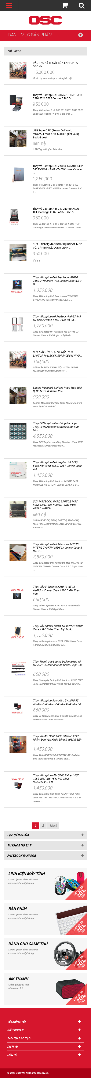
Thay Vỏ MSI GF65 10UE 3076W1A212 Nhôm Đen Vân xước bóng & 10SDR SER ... (57, 740)
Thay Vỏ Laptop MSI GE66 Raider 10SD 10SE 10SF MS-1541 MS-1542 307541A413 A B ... (56, 779)
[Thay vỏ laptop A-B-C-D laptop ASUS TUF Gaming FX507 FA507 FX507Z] (18, 216)
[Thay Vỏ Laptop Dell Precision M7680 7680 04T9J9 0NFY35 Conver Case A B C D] (18, 285)
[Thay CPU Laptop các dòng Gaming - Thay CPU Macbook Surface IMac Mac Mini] (18, 431)
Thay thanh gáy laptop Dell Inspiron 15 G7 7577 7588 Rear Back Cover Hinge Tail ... (57, 665)
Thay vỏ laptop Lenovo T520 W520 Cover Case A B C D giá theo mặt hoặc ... (58, 627)
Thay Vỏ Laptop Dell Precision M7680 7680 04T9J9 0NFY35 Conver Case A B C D (57, 281)
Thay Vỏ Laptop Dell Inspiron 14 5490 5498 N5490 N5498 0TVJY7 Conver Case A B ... (57, 466)
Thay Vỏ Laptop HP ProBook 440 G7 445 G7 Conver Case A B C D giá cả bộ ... (57, 318)
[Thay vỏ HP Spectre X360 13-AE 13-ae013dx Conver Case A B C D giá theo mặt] (18, 594)
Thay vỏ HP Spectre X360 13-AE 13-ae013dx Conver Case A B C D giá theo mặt (56, 590)
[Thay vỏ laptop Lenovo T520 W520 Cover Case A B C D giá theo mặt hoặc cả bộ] (18, 633)
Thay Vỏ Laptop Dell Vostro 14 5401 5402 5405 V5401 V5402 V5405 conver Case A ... (58, 169)
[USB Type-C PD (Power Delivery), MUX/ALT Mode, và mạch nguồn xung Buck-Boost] (18, 138)
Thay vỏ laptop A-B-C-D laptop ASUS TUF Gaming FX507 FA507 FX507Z (56, 210)
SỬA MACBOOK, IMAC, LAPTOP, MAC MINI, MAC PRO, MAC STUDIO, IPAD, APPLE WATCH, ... (55, 505)
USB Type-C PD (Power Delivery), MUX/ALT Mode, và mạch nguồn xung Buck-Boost (56, 134)
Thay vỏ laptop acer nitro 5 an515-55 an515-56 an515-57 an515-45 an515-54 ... (58, 702)
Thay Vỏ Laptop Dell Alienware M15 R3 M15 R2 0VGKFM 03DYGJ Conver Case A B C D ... (57, 548)
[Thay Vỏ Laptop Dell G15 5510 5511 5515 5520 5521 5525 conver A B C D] (18, 102)
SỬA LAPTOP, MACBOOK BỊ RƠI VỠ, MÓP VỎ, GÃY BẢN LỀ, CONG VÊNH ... (57, 246)
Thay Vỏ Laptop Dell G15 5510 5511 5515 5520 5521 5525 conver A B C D (57, 96)
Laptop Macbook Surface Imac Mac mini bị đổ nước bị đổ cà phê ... (57, 389)
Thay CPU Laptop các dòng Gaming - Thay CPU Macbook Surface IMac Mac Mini (56, 427)
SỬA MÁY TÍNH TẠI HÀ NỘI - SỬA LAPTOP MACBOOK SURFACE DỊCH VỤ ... (57, 353)
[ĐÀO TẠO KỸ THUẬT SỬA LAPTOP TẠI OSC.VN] (18, 70)
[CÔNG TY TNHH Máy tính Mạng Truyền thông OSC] (45, 20)
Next (53, 826)
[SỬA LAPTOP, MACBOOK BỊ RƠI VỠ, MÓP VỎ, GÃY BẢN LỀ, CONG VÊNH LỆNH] (18, 252)
